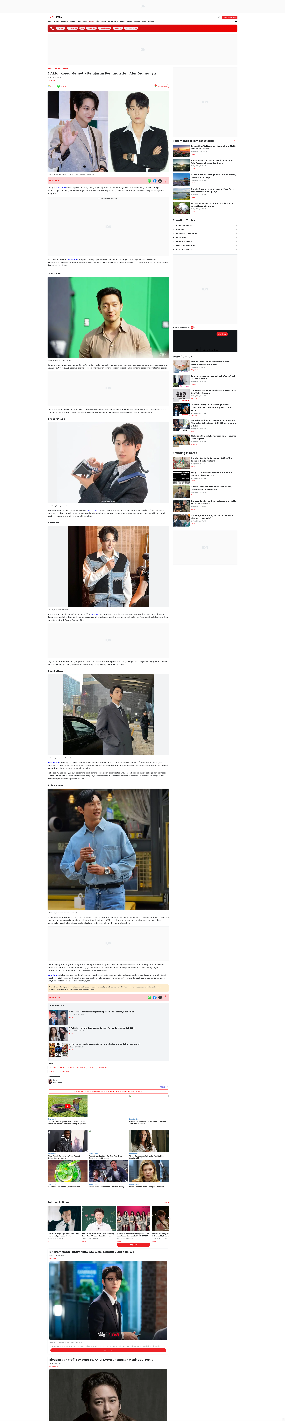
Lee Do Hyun (53, 760)
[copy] (165, 181)
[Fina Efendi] (50, 1079)
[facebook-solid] (155, 181)
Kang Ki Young (93, 508)
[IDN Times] (55, 17)
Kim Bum (95, 612)
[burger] (236, 21)
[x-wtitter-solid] (160, 181)
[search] (219, 17)
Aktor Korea (53, 973)
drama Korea (60, 187)
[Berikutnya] (169, 1205)
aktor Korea (72, 257)
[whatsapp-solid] (149, 181)
